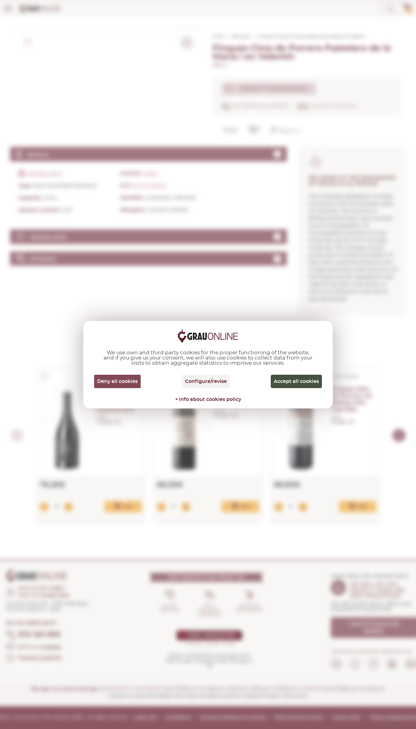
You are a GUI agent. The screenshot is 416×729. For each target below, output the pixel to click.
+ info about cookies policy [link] (208, 399)
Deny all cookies (117, 381)
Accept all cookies (296, 381)
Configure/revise (206, 381)
